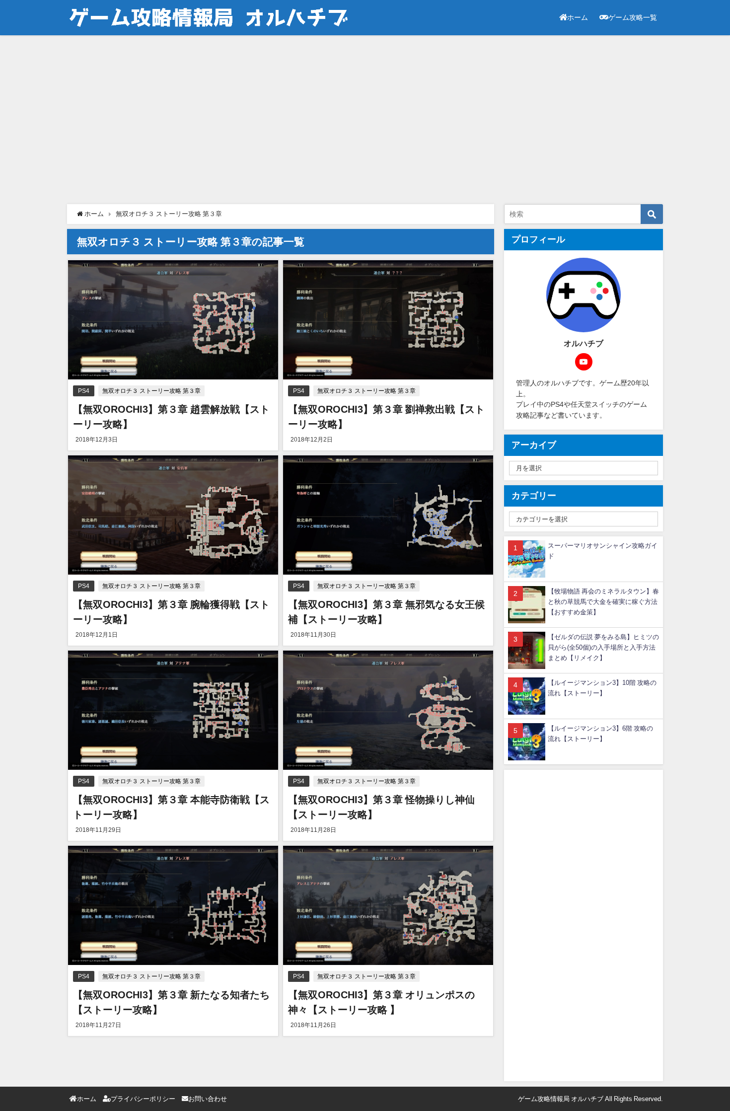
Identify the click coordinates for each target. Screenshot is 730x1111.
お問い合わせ (207, 1099)
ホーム (577, 17)
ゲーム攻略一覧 (632, 17)
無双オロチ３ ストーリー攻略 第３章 (151, 391)
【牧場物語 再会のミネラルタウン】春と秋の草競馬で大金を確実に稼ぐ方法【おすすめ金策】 (603, 601)
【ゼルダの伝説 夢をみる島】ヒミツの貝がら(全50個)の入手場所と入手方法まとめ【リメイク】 (603, 647)
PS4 (83, 391)
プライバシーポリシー (143, 1099)
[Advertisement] (365, 119)
